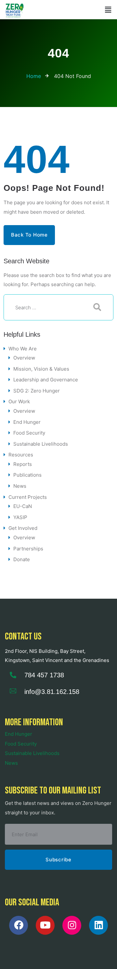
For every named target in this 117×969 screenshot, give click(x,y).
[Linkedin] (98, 925)
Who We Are (22, 349)
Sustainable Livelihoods (40, 444)
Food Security (29, 433)
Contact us (23, 636)
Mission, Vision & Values (41, 369)
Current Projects (27, 497)
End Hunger (27, 422)
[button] (108, 10)
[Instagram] (71, 925)
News (19, 486)
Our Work (19, 401)
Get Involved (22, 528)
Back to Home (29, 235)
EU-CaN (22, 506)
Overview (24, 358)
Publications (27, 475)
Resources (20, 455)
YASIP (20, 517)
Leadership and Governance (45, 380)
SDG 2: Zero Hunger (36, 391)
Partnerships (28, 549)
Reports (22, 464)
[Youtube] (45, 925)
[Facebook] (18, 925)
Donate (21, 559)
